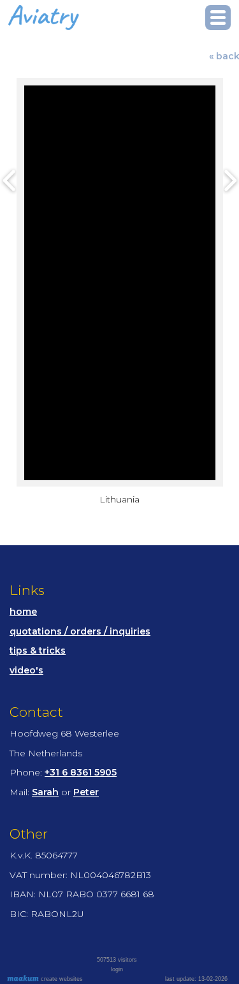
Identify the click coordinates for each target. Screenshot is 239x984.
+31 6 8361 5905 (81, 772)
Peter (86, 792)
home (23, 611)
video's (26, 670)
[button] (218, 17)
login (117, 969)
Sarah (45, 792)
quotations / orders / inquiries (80, 631)
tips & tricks (38, 650)
